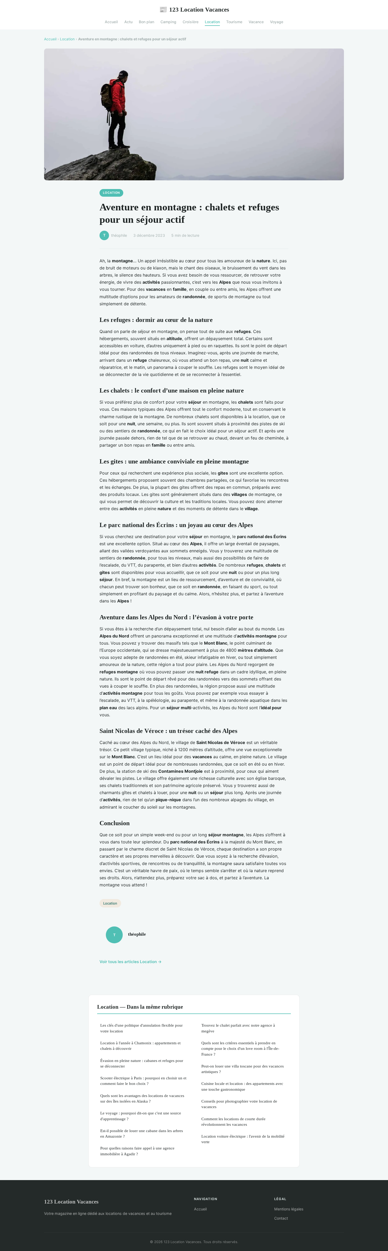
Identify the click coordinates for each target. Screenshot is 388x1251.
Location (212, 22)
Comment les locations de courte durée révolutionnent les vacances (233, 1122)
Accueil (111, 22)
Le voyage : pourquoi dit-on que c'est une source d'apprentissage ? (140, 1116)
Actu (128, 22)
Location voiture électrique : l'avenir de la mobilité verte (243, 1139)
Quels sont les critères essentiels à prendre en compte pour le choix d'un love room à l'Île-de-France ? (240, 1048)
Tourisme (234, 22)
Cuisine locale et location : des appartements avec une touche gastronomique (242, 1086)
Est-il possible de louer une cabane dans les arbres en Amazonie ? (141, 1133)
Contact (281, 1218)
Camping (168, 22)
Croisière (190, 22)
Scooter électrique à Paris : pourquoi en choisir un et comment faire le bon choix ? (143, 1081)
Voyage (276, 22)
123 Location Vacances (194, 9)
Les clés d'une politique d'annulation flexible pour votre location (141, 1028)
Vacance (256, 22)
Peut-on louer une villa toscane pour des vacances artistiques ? (242, 1069)
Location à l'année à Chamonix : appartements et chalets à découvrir (140, 1046)
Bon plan (146, 22)
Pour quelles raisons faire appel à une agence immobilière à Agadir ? (137, 1151)
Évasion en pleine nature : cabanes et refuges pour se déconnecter (141, 1063)
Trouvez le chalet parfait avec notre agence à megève (238, 1028)
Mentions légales (288, 1209)
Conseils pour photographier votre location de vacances (239, 1104)
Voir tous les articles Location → (131, 961)
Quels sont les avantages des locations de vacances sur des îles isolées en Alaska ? (142, 1098)
